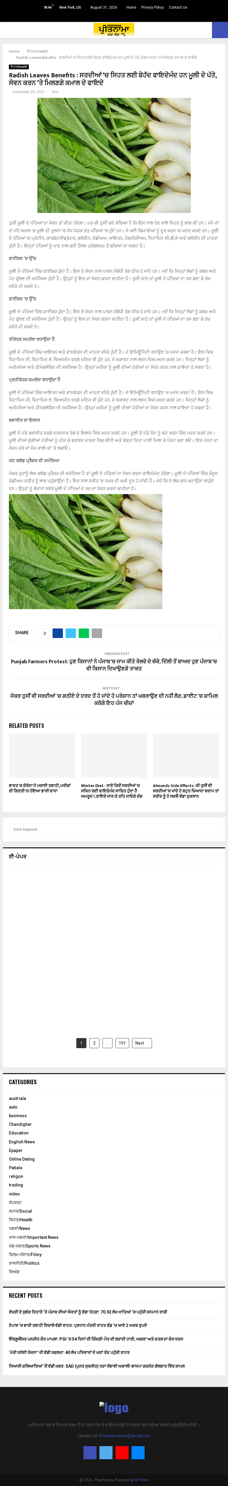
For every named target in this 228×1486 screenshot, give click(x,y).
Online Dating (22, 1159)
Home (131, 7)
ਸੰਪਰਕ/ (15, 1202)
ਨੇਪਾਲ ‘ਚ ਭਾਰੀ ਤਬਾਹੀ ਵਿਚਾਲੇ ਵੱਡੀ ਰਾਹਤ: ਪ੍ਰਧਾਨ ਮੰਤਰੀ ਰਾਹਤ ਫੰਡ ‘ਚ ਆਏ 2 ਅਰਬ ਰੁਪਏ (78, 1325)
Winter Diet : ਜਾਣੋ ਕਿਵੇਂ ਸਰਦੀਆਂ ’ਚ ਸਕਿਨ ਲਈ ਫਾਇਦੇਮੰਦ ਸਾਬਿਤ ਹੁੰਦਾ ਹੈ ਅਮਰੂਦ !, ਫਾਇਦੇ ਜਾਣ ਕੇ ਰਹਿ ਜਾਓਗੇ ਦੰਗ (111, 791)
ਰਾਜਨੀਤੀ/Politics (24, 1263)
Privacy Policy (152, 7)
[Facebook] (89, 1452)
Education (18, 1133)
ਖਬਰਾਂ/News (19, 1228)
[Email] (138, 1452)
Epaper (16, 1150)
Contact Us (178, 7)
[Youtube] (122, 1452)
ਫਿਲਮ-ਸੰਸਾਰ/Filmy (25, 1254)
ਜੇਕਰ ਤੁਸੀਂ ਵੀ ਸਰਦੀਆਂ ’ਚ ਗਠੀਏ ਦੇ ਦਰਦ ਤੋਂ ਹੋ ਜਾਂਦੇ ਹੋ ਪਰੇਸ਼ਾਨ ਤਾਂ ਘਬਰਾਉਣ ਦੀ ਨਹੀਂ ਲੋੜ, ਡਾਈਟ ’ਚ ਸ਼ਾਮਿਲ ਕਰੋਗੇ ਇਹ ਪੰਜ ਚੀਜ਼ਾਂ (114, 700)
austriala (17, 1098)
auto (13, 1107)
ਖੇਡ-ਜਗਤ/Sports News (29, 1246)
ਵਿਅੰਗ (14, 1271)
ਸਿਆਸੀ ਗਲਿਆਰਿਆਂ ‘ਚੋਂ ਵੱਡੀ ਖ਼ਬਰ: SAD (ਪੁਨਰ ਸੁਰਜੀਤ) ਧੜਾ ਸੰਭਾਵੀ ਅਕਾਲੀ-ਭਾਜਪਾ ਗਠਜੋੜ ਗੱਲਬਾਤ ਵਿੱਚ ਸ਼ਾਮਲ (97, 1366)
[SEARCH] (213, 830)
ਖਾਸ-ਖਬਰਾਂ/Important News (33, 1237)
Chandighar (20, 1124)
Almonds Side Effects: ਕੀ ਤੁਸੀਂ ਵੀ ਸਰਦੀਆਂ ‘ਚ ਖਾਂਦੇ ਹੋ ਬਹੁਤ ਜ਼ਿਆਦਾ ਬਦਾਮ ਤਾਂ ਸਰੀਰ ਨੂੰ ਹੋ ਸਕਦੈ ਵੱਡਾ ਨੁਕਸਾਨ (186, 791)
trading (16, 1185)
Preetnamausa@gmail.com (125, 1435)
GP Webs (141, 1480)
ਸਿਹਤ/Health (18, 66)
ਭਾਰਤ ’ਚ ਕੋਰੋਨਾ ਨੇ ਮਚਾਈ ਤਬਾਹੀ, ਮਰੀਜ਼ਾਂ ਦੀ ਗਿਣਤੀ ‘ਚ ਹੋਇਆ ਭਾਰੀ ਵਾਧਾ (40, 788)
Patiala (15, 1167)
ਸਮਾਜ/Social (20, 1211)
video (14, 1194)
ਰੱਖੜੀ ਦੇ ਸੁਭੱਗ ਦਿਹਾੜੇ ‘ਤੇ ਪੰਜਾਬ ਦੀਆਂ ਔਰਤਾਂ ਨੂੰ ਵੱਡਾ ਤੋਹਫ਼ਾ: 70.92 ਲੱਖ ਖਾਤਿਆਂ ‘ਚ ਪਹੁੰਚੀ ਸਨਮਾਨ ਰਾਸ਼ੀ (88, 1312)
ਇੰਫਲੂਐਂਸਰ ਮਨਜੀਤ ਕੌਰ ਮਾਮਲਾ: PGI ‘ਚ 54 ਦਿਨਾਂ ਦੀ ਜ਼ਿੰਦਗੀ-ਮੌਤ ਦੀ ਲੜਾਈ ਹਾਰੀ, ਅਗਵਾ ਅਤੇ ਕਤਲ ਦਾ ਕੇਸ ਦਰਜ (96, 1339)
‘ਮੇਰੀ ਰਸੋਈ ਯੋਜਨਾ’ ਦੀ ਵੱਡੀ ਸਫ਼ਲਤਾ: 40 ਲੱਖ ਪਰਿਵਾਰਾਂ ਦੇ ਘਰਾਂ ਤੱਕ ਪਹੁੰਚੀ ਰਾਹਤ (69, 1352)
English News (22, 1141)
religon (16, 1176)
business (18, 1115)
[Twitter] (106, 1452)
